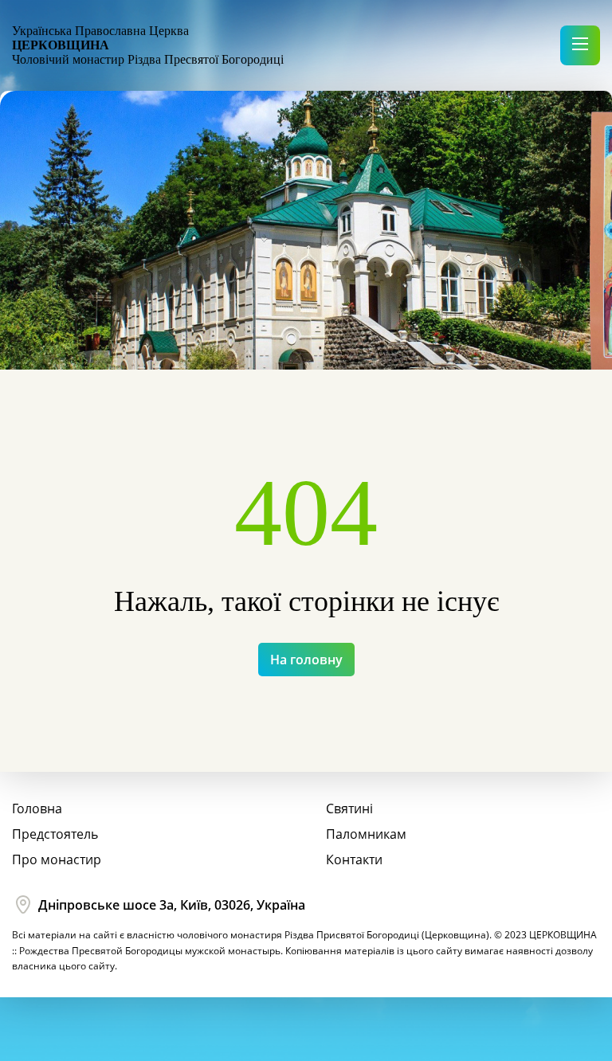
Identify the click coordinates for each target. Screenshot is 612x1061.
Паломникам (366, 834)
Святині (349, 808)
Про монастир (56, 859)
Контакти (354, 859)
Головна (37, 808)
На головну (306, 659)
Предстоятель (55, 834)
